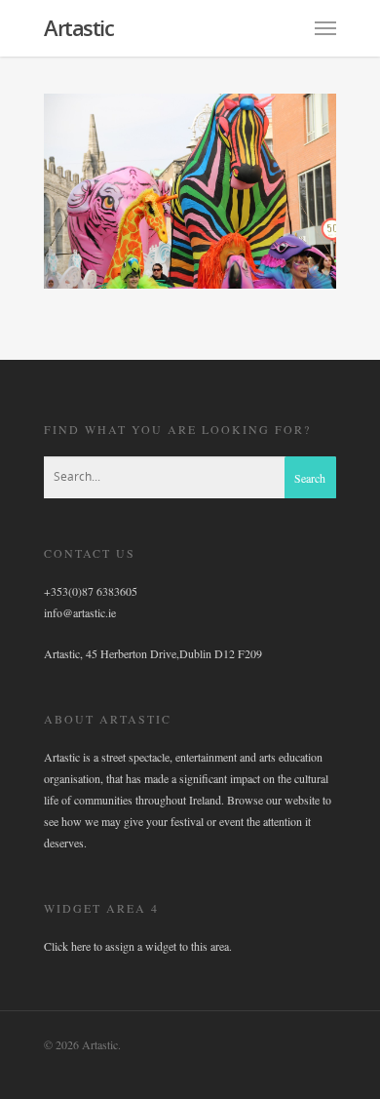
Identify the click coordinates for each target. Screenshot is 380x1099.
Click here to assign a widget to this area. (138, 946)
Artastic (78, 27)
